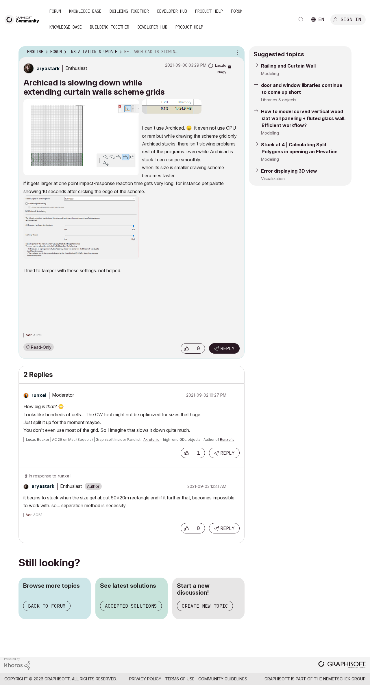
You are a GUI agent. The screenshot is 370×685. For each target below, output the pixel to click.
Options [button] (236, 52)
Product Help (209, 11)
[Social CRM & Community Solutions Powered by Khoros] (17, 663)
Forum (55, 11)
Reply (227, 348)
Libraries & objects (278, 99)
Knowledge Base (85, 11)
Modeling (270, 73)
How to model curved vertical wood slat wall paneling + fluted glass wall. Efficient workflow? (303, 118)
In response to (50, 475)
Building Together (129, 11)
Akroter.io (151, 439)
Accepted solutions (131, 606)
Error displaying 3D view (289, 171)
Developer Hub (172, 11)
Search (301, 20)
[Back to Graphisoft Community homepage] (23, 19)
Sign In (351, 19)
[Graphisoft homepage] (342, 665)
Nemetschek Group (344, 678)
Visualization (273, 178)
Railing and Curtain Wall (288, 66)
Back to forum (47, 606)
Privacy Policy (145, 678)
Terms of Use (180, 678)
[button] (186, 348)
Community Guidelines (222, 678)
